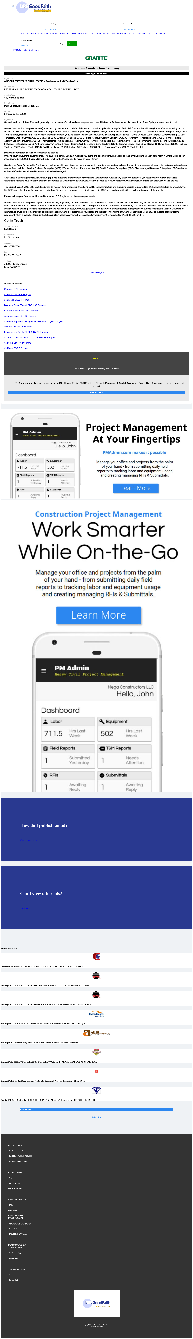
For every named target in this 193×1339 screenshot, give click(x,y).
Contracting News (116, 33)
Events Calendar (132, 33)
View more (25, 908)
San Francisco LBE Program (17, 294)
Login (62, 44)
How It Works (58, 33)
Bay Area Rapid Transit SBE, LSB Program (25, 305)
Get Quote (47, 33)
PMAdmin (84, 33)
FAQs (11, 1205)
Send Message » (96, 272)
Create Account (14, 1183)
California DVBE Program (16, 348)
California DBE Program (15, 289)
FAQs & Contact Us (22, 50)
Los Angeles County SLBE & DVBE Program (26, 332)
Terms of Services (15, 1275)
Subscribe (96, 1117)
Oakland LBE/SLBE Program (18, 326)
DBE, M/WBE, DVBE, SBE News (20, 1223)
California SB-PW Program (17, 342)
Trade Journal (159, 33)
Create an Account (28, 840)
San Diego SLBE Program (17, 299)
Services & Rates (34, 33)
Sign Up (72, 44)
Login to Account (15, 1178)
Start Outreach (19, 33)
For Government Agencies (18, 1161)
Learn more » (96, 392)
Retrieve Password (15, 1188)
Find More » (25, 1109)
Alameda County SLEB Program (20, 316)
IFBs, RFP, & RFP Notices (18, 1234)
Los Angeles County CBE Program (21, 310)
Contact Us (13, 1210)
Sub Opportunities (100, 33)
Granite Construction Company (96, 68)
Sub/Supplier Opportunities (18, 1253)
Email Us (36, 50)
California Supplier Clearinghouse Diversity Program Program (34, 321)
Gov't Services (72, 33)
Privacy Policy (14, 1280)
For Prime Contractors (17, 1151)
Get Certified (146, 33)
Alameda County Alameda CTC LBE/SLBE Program (30, 337)
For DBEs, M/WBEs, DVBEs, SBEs (20, 1156)
